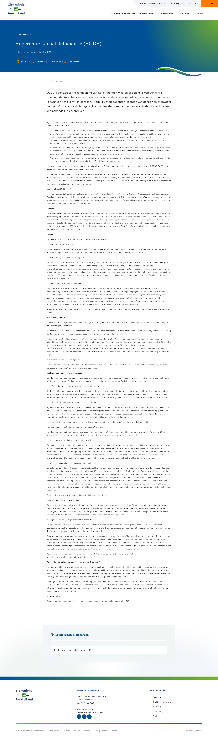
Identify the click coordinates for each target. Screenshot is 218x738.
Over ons (184, 13)
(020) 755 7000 (87, 703)
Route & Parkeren (85, 709)
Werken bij (157, 707)
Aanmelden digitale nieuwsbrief (91, 713)
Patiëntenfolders (166, 13)
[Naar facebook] (84, 716)
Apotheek (175, 3)
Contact (162, 3)
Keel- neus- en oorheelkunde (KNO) (74, 650)
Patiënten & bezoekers (122, 13)
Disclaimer (54, 731)
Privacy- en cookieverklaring (77, 731)
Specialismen (146, 13)
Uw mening (157, 711)
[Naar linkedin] (79, 716)
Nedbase (198, 731)
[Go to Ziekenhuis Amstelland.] (49, 81)
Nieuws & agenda (147, 3)
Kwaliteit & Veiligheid (162, 702)
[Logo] (16, 8)
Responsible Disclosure (106, 731)
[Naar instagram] (89, 716)
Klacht (155, 716)
